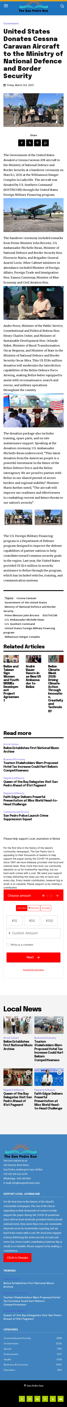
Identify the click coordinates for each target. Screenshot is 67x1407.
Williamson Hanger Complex (22, 636)
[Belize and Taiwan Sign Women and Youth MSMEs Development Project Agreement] (11, 659)
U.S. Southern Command (20, 624)
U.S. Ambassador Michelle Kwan (24, 619)
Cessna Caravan (26, 598)
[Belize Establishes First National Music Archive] (18, 1025)
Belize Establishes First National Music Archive (18, 1045)
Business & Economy (14, 759)
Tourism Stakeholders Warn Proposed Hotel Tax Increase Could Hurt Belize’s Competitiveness (30, 767)
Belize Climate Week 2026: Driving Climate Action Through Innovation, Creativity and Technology (55, 688)
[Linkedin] (37, 1399)
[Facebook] (21, 142)
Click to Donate (17, 1257)
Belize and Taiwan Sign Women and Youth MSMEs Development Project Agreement (11, 683)
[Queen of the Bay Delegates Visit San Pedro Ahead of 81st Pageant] (18, 1077)
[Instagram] (30, 1399)
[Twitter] (29, 142)
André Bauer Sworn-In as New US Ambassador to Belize (33, 677)
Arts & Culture (11, 744)
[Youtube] (61, 1399)
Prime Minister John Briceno (22, 615)
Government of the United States (26, 602)
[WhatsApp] (45, 142)
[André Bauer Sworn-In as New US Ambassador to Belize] (33, 659)
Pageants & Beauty (13, 778)
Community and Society (16, 811)
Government (11, 23)
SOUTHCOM (49, 615)
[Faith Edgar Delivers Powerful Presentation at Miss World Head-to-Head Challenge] (49, 1077)
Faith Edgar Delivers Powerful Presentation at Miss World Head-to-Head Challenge (30, 801)
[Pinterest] (37, 142)
